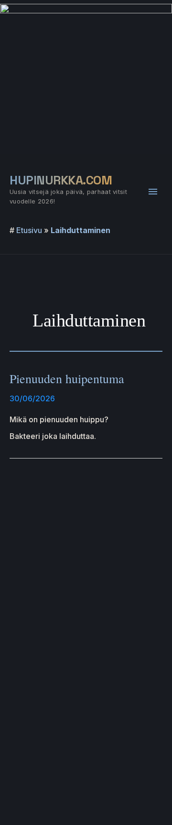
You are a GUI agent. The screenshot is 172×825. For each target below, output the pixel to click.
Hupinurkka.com (61, 180)
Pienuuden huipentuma (67, 378)
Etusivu (29, 230)
